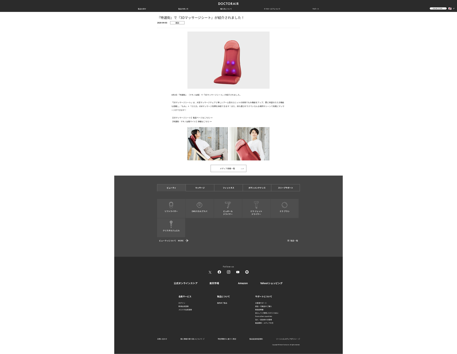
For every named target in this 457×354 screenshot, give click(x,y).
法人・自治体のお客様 (263, 319)
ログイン (182, 303)
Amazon (243, 283)
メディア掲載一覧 (227, 168)
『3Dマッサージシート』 (213, 94)
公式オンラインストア (186, 283)
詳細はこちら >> (205, 121)
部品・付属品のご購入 (263, 306)
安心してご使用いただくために (266, 313)
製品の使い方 (183, 9)
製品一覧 (294, 240)
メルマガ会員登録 (185, 309)
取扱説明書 (259, 309)
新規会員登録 (184, 306)
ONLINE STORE (437, 8)
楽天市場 (214, 283)
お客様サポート (261, 303)
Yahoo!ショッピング (271, 283)
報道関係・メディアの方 (264, 323)
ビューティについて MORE (171, 240)
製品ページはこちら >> (203, 117)
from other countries (263, 316)
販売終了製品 (222, 303)
